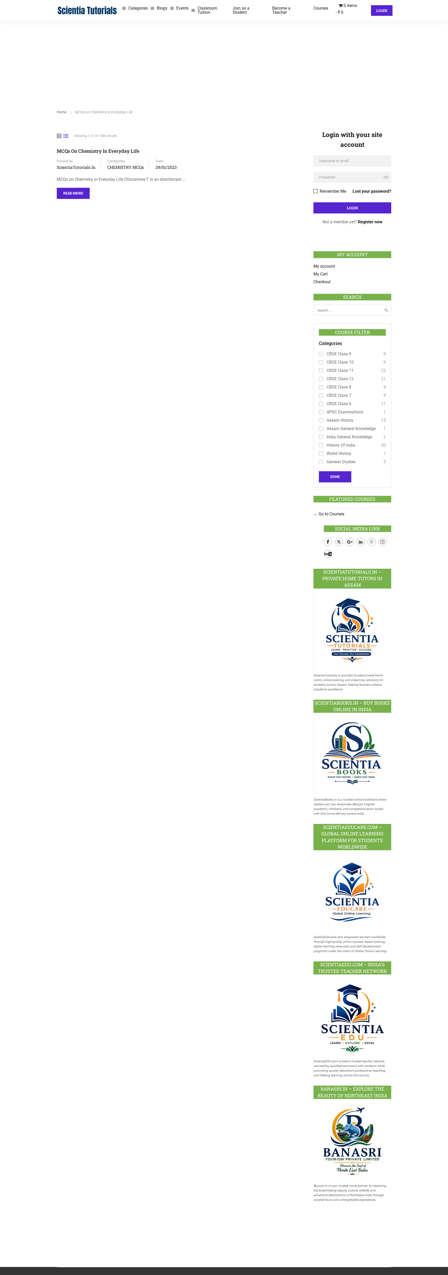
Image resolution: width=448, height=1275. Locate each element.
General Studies (341, 461)
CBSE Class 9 (339, 353)
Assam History (340, 420)
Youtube (328, 554)
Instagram (382, 542)
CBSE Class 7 (339, 395)
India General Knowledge (349, 436)
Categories (138, 8)
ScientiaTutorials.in (76, 167)
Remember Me (332, 191)
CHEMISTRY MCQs (125, 167)
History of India (341, 445)
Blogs (162, 8)
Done (335, 477)
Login (381, 10)
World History (339, 453)
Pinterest (371, 542)
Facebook (328, 542)
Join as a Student (241, 10)
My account (324, 266)
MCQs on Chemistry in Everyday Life (98, 151)
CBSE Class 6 (339, 403)
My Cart (320, 274)
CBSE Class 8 (339, 387)
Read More (73, 191)
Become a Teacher (281, 10)
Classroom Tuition (207, 10)
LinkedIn (360, 542)
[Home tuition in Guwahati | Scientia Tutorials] (87, 10)
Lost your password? (372, 191)
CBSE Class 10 (340, 362)
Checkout (322, 281)
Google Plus (350, 542)
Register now (370, 221)
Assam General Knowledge (351, 428)
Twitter (339, 542)
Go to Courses (331, 513)
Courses (320, 8)
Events (182, 8)
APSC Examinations (345, 412)
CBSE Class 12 (340, 378)
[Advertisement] (224, 59)
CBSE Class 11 (340, 370)
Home (61, 112)
